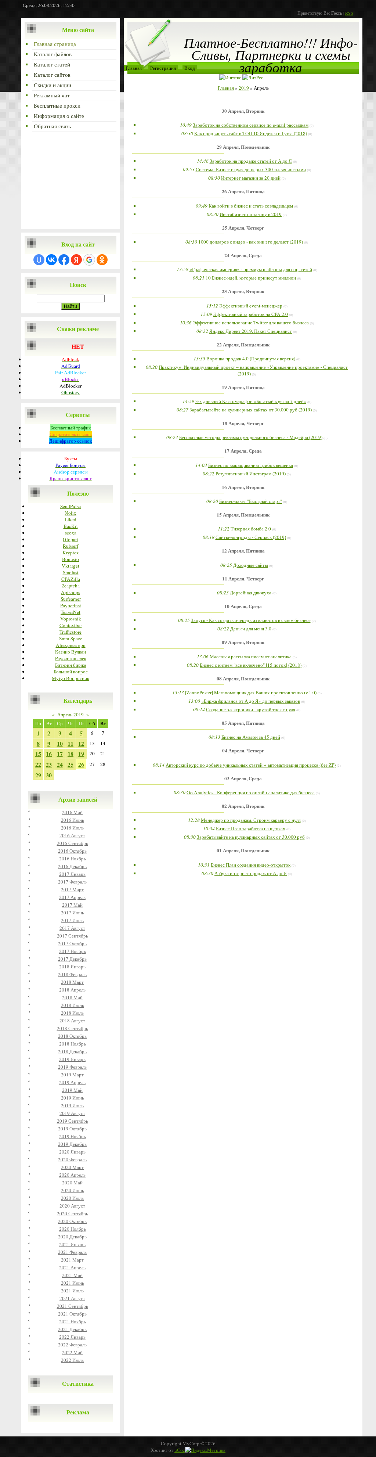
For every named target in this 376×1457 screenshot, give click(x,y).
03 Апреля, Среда (243, 778)
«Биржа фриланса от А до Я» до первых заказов (250, 701)
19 (81, 753)
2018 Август (72, 1020)
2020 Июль (72, 1198)
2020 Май (72, 1182)
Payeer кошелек (70, 658)
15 (38, 753)
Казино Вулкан (70, 651)
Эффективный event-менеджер (250, 305)
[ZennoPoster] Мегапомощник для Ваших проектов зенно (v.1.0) (251, 692)
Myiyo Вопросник (70, 678)
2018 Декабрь (72, 1051)
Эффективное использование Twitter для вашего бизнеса (251, 322)
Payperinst (70, 605)
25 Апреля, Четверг (243, 227)
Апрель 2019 (70, 714)
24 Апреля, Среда (243, 255)
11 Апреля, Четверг (243, 578)
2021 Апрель (72, 1267)
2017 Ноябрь (72, 951)
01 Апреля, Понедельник (243, 850)
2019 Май (72, 1090)
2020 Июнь (72, 1190)
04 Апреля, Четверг (243, 750)
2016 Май (72, 812)
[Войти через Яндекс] (76, 259)
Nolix (70, 513)
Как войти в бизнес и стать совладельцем (251, 205)
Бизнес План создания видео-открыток (250, 864)
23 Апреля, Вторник (243, 291)
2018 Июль (72, 1013)
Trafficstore (70, 632)
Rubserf (70, 546)
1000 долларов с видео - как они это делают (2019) (250, 241)
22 (38, 764)
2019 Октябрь (72, 1128)
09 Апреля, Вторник (243, 642)
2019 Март (72, 1074)
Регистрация (163, 68)
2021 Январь (72, 1244)
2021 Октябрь (72, 1313)
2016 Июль (72, 827)
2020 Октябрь (72, 1221)
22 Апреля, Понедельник (243, 344)
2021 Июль (72, 1290)
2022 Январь (72, 1337)
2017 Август (72, 928)
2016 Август (72, 835)
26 (81, 764)
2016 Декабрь (72, 866)
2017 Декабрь (72, 959)
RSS (349, 13)
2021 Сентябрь (72, 1306)
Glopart (70, 539)
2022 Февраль (72, 1344)
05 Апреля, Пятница (243, 723)
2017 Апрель (72, 897)
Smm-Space (70, 638)
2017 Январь (72, 874)
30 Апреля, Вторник (243, 111)
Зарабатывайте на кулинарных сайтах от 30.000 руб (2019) (250, 409)
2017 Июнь (72, 912)
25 (70, 764)
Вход (189, 68)
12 (81, 743)
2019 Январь (72, 1059)
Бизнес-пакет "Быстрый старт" (250, 501)
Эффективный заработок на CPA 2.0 (250, 314)
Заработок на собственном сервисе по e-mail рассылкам (250, 125)
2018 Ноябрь (72, 1043)
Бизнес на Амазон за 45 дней (250, 737)
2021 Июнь (72, 1283)
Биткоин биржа (70, 665)
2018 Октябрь (72, 1036)
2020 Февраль (72, 1159)
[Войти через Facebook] (63, 259)
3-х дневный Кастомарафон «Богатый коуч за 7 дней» (250, 401)
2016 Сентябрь (72, 843)
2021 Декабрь (72, 1329)
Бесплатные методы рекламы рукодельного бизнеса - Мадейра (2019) (250, 437)
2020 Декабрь (72, 1236)
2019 (244, 87)
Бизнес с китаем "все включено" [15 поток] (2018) (250, 665)
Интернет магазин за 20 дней (251, 178)
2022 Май (72, 1352)
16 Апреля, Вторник (243, 487)
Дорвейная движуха (250, 592)
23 (49, 764)
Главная (134, 68)
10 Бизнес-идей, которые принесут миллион (251, 277)
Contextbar (70, 625)
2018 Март (72, 982)
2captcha (71, 585)
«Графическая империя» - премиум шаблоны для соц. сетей (250, 269)
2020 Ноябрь (72, 1229)
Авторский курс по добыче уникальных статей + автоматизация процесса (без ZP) (251, 765)
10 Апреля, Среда (243, 606)
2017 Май (72, 905)
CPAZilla (70, 579)
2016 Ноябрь (72, 858)
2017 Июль (72, 920)
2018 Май (72, 997)
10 (60, 743)
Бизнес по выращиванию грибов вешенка (250, 465)
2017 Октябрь (72, 943)
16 (49, 753)
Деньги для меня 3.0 (250, 628)
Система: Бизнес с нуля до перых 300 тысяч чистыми (251, 169)
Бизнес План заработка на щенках (250, 828)
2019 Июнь (72, 1097)
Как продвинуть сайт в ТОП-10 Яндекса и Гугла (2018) (250, 133)
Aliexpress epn (71, 645)
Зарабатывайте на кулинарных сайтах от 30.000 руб (251, 837)
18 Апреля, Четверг (243, 423)
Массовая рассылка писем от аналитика (251, 656)
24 (60, 764)
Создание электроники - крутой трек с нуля (250, 709)
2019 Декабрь (72, 1144)
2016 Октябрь (72, 851)
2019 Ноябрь (72, 1136)
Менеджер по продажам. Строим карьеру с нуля (251, 820)
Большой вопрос (71, 671)
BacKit (71, 526)
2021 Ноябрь (72, 1321)
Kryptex (70, 552)
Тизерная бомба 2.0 (251, 528)
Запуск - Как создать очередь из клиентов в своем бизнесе (251, 620)
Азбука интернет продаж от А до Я (250, 873)
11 (70, 743)
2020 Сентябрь (72, 1213)
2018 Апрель (72, 989)
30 (49, 775)
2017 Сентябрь (72, 935)
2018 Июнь (72, 1005)
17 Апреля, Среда (243, 450)
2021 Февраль (72, 1252)
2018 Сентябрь (72, 1028)
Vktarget (70, 565)
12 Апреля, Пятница (243, 550)
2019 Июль (72, 1105)
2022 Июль (72, 1360)
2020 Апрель (72, 1175)
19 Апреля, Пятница (243, 387)
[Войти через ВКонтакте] (51, 259)
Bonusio (70, 559)
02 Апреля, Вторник (243, 806)
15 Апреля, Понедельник (243, 514)
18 (70, 753)
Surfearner (71, 599)
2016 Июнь (72, 820)
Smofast (71, 572)
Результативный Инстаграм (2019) (251, 473)
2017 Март (72, 889)
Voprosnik (70, 618)
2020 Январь (72, 1151)
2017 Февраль (72, 881)
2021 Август (72, 1298)
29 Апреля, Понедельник (243, 147)
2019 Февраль (72, 1067)
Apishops (70, 592)
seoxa (70, 532)
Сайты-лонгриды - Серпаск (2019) (251, 537)
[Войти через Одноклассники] (102, 259)
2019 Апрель (72, 1082)
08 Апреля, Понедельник (243, 678)
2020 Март (72, 1167)
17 (60, 753)
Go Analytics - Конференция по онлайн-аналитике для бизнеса (251, 792)
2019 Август (72, 1113)
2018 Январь (72, 966)
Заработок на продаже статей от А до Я (251, 161)
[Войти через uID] (38, 259)
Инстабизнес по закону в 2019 (251, 214)
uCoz (179, 1450)
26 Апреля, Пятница (243, 191)
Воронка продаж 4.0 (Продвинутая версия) (250, 358)
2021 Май (72, 1275)
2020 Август (72, 1205)
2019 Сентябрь (72, 1121)
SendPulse (70, 506)
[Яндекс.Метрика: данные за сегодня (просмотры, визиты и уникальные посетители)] (205, 1450)
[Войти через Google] (89, 260)
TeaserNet (70, 612)
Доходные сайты (250, 565)
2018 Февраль (72, 974)
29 (38, 775)
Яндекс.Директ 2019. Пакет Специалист (250, 331)
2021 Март (72, 1259)
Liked (70, 519)
